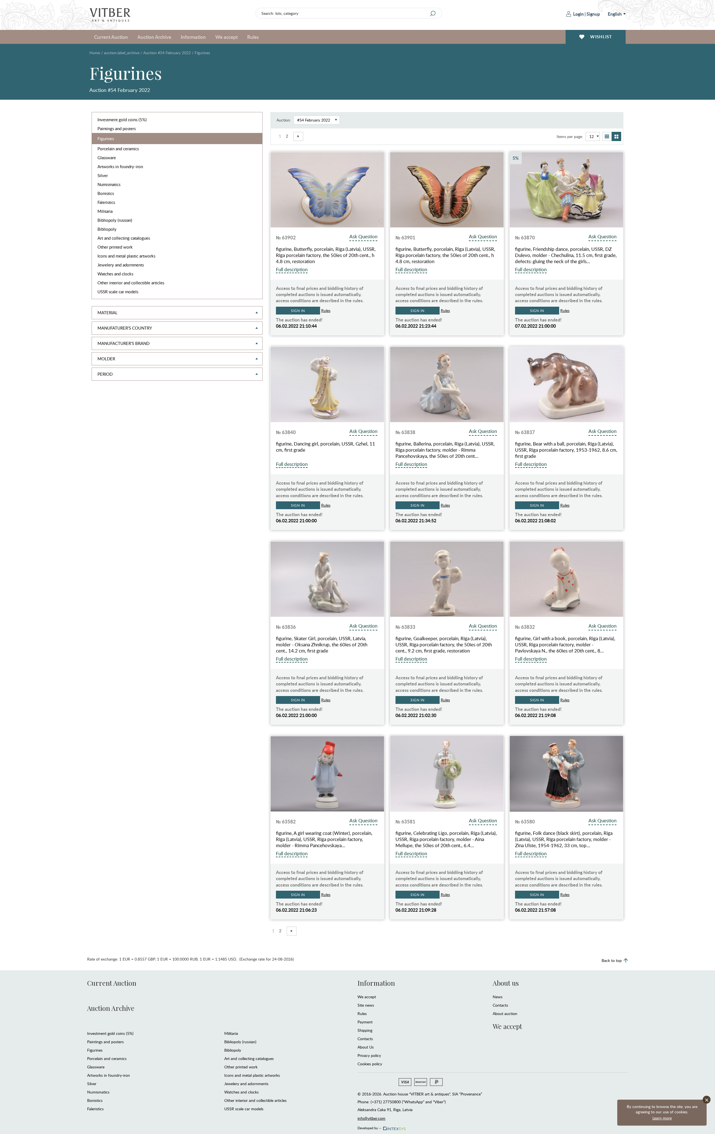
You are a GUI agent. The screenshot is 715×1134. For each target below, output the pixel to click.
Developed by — (370, 1127)
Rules (253, 37)
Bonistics (105, 193)
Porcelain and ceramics (118, 148)
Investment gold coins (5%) (122, 119)
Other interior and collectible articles (130, 282)
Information (376, 982)
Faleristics (106, 202)
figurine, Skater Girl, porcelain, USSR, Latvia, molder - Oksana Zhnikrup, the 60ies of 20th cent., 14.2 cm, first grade (321, 644)
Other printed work (115, 247)
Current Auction (111, 982)
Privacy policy (369, 1055)
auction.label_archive (121, 52)
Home (94, 52)
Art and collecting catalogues (123, 238)
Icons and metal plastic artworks (126, 256)
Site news (366, 1005)
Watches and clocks (115, 274)
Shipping (365, 1030)
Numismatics (108, 184)
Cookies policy (370, 1063)
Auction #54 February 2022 (167, 52)
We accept (367, 996)
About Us (366, 1047)
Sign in (298, 310)
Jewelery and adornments (120, 265)
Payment (365, 1022)
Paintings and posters (116, 128)
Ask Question (363, 236)
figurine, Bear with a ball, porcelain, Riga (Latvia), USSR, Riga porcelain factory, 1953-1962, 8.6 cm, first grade (566, 450)
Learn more (662, 1118)
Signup (593, 14)
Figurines (105, 138)
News (497, 996)
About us (506, 982)
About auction (505, 1013)
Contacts (365, 1038)
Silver (102, 175)
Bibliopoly (106, 229)
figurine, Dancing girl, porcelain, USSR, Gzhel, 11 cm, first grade (325, 447)
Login (578, 14)
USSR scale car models (117, 291)
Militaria (105, 211)
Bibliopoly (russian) (114, 220)
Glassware (106, 157)
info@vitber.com (371, 1118)
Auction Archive (110, 1008)
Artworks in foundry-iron (120, 166)
